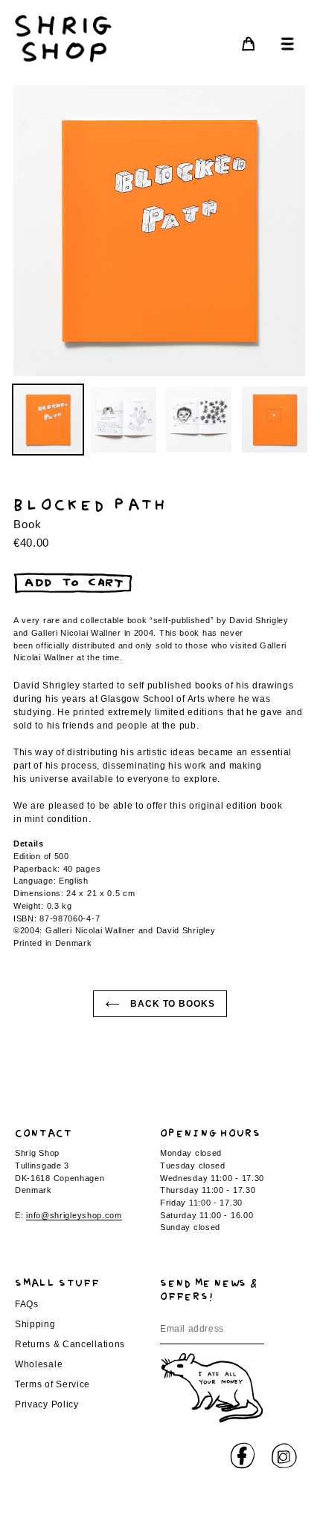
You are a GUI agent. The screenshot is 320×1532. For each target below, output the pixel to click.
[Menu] (283, 43)
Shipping (35, 1324)
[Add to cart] (72, 583)
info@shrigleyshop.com (74, 1215)
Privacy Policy (47, 1404)
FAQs (27, 1304)
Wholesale (39, 1364)
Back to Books (171, 1004)
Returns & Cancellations (70, 1344)
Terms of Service (52, 1384)
